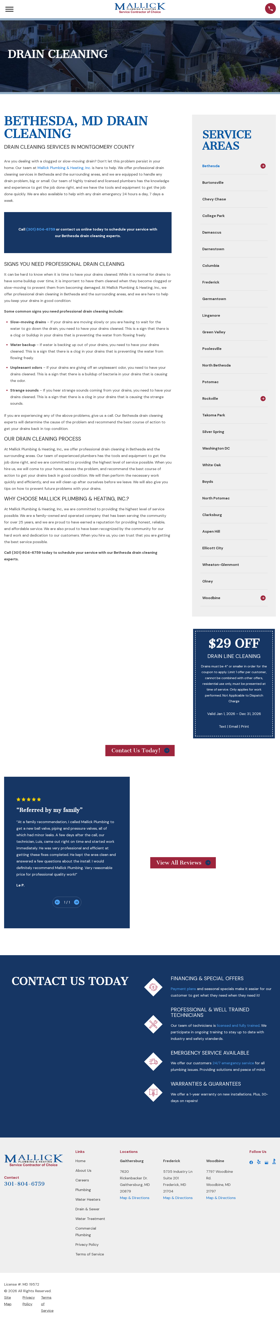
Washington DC (216, 448)
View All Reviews (178, 862)
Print (245, 726)
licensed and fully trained (238, 1025)
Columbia (210, 265)
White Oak (211, 465)
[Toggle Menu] (9, 9)
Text (222, 726)
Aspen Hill (211, 531)
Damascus (211, 232)
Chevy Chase (214, 199)
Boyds (207, 481)
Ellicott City (212, 548)
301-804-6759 (24, 1184)
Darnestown (213, 249)
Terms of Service (89, 1254)
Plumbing (83, 1189)
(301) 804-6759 (40, 229)
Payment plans (183, 988)
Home (80, 1160)
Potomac (210, 381)
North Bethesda (216, 365)
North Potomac (216, 498)
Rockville (210, 398)
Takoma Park (213, 415)
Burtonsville (213, 182)
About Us (83, 1170)
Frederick (210, 282)
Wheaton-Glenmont (220, 564)
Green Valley (213, 332)
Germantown (214, 298)
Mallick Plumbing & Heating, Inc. (64, 167)
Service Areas (227, 140)
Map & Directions (134, 1197)
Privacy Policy (87, 1244)
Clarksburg (212, 514)
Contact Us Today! (136, 750)
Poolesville (212, 348)
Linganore (211, 315)
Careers (82, 1180)
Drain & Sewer (87, 1209)
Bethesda (211, 165)
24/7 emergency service (233, 1063)
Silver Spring (213, 431)
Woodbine (211, 597)
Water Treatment (90, 1218)
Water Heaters (87, 1199)
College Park (213, 215)
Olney (207, 581)
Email (233, 726)
